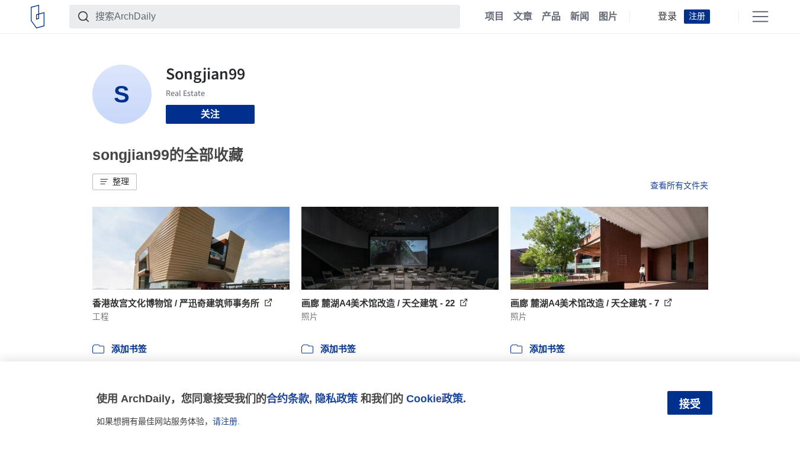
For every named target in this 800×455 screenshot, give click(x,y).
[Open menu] (760, 16)
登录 (667, 16)
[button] (114, 182)
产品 (551, 16)
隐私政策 (336, 398)
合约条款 (287, 398)
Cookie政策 (434, 398)
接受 (690, 404)
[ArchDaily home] (37, 16)
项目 (494, 16)
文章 (522, 16)
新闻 (579, 16)
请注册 (225, 421)
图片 (608, 16)
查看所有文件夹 (679, 185)
